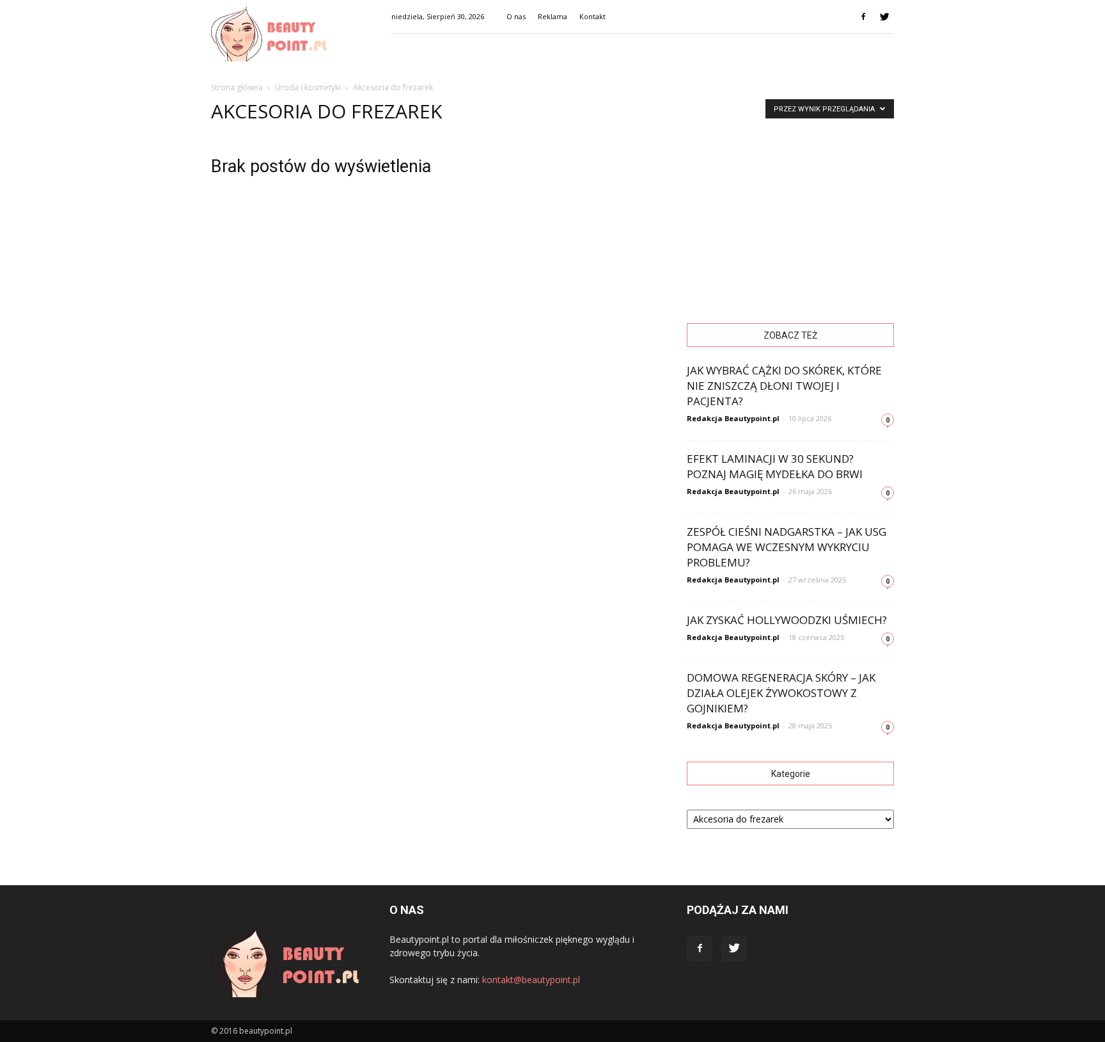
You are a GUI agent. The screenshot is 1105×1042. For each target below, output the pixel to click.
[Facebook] (863, 16)
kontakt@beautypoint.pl (531, 980)
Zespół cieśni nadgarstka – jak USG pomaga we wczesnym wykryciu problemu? (786, 547)
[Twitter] (884, 16)
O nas (516, 16)
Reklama (552, 16)
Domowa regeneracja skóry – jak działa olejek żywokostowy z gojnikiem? (781, 693)
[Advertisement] (790, 215)
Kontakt (592, 16)
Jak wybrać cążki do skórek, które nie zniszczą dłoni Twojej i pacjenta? (784, 385)
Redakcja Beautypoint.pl (733, 418)
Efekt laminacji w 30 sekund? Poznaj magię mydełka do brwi (775, 466)
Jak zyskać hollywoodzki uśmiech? (787, 620)
